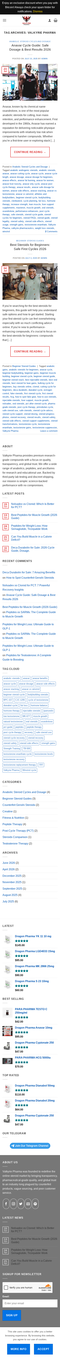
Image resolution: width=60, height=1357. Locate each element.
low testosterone (11, 716)
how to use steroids (46, 397)
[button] (4, 20)
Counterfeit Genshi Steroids (18, 805)
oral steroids (48, 207)
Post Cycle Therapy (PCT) (18, 830)
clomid (36, 386)
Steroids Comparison (15, 837)
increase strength (19, 204)
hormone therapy (12, 710)
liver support (27, 400)
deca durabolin (20, 390)
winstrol (6, 231)
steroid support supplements (36, 420)
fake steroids (16, 393)
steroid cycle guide (34, 214)
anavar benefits (40, 678)
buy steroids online (22, 386)
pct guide (8, 727)
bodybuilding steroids (38, 694)
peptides (20, 727)
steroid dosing (31, 414)
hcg (12, 397)
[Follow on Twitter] (21, 1204)
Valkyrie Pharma (10, 431)
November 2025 (12, 882)
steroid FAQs (29, 218)
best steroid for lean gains (24, 383)
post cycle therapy (26, 407)
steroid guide (43, 218)
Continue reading (30, 152)
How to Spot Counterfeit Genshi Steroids (30, 577)
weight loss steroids (44, 228)
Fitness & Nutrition (13, 817)
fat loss (42, 201)
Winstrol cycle (29, 770)
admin (44, 59)
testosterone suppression (44, 427)
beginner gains (32, 373)
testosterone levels (44, 754)
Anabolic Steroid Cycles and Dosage (29, 41)
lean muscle (35, 204)
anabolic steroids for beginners (23, 369)
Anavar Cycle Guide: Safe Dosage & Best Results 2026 (28, 597)
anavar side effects (20, 190)
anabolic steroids (47, 170)
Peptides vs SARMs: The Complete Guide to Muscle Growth (29, 614)
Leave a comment (49, 431)
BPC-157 (8, 700)
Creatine (7, 811)
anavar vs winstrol (24, 194)
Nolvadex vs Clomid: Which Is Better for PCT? (32, 506)
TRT (41, 765)
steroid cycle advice (42, 410)
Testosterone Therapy (15, 843)
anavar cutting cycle (20, 173)
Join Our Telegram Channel (31, 1145)
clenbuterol (17, 201)
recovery (28, 732)
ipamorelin (48, 710)
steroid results (34, 417)
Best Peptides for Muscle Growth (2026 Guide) (34, 517)
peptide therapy (34, 727)
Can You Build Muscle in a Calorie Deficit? (31, 538)
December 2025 (12, 875)
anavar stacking (38, 190)
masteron (20, 207)
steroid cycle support (12, 414)
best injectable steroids (36, 380)
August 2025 (10, 895)
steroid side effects (34, 221)
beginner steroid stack (13, 380)
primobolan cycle (45, 407)
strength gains (16, 224)
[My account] (49, 20)
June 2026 (8, 862)
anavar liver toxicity (11, 184)
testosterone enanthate (36, 224)
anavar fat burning (26, 180)
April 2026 (8, 869)
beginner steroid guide (44, 376)
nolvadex (6, 403)
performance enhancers (27, 211)
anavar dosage (17, 177)
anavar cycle (37, 173)
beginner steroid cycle (26, 197)
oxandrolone (8, 211)
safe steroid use (10, 410)
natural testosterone (13, 721)
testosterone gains (22, 427)
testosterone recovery (14, 759)
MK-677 (26, 716)
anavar (5, 173)
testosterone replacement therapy (20, 765)
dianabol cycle (35, 390)
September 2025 (12, 888)
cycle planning (30, 201)
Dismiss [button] (37, 11)
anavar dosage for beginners (38, 177)
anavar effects (9, 180)
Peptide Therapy (12, 824)
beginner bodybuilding (12, 373)
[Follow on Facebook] (6, 1204)
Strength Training (12, 748)
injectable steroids (11, 400)
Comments (51, 231)
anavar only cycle (31, 184)
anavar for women (45, 180)
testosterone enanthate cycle (18, 754)
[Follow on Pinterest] (35, 1204)
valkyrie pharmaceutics (22, 228)
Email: (6, 1296)
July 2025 (8, 901)
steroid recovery (18, 417)
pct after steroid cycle (36, 403)
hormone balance (39, 705)
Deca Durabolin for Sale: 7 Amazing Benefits (28, 572)
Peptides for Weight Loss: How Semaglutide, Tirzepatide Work (29, 527)
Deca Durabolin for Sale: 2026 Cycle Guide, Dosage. (32, 549)
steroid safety (17, 221)
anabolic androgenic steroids (24, 170)
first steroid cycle (32, 393)
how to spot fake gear (25, 397)
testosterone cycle (28, 424)
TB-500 (26, 748)
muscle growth (33, 207)
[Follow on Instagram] (13, 1204)
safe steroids (17, 214)
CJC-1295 (20, 700)
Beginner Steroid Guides (30, 241)
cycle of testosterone (38, 700)
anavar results (23, 187)
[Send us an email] (28, 1204)
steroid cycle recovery (14, 738)
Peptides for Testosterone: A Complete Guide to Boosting (26, 657)
